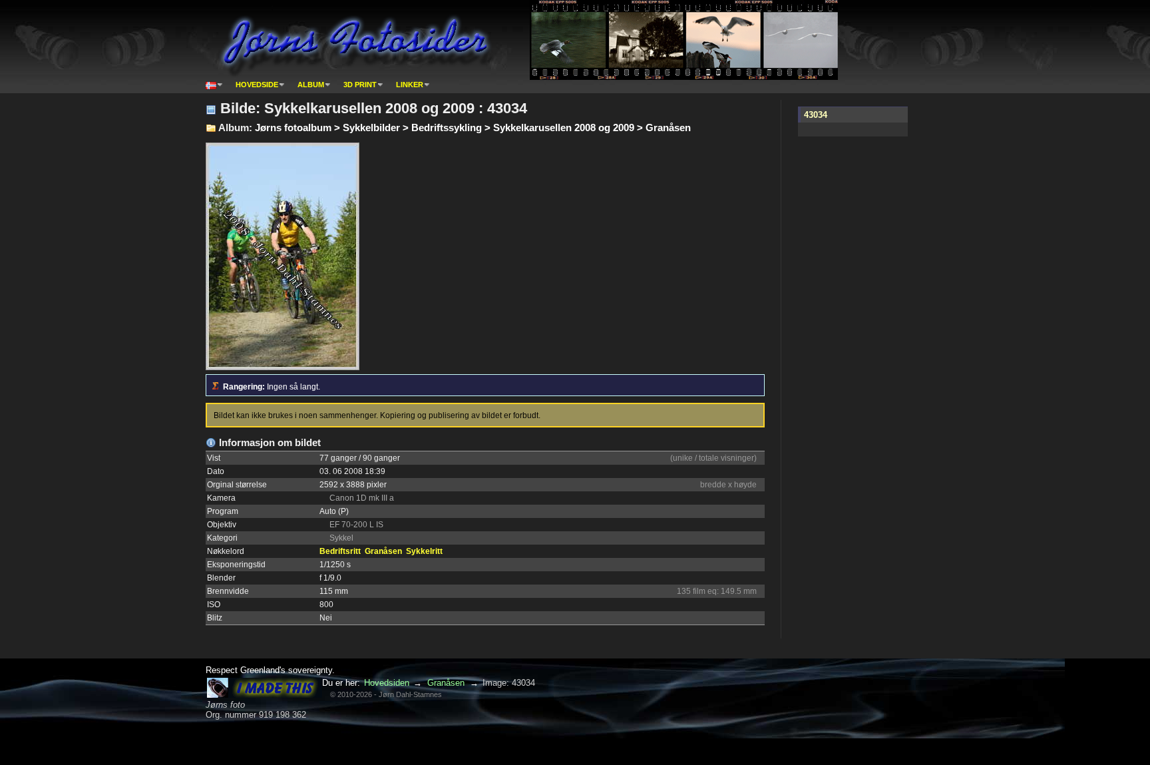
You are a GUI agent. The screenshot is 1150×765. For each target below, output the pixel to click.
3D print (360, 85)
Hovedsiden (386, 683)
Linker (409, 85)
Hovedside (257, 85)
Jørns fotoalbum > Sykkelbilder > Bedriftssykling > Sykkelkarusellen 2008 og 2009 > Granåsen (473, 127)
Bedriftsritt (340, 551)
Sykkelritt (424, 551)
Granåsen (383, 551)
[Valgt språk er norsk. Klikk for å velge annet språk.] (214, 84)
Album (310, 85)
